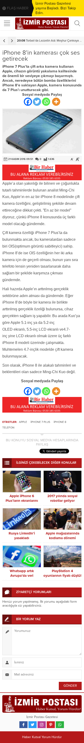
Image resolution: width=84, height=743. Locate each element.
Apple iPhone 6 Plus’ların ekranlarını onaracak (22, 500)
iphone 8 (60, 422)
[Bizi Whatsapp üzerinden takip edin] (60, 724)
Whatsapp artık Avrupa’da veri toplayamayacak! (21, 575)
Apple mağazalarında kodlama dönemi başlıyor (62, 538)
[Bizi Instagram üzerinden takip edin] (42, 724)
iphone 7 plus (40, 422)
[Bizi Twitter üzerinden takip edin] (32, 724)
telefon (8, 427)
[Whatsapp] (46, 102)
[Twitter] (37, 102)
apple (23, 422)
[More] (56, 102)
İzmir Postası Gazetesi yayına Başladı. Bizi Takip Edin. (55, 8)
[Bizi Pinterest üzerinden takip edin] (51, 724)
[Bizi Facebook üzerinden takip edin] (23, 724)
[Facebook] (28, 102)
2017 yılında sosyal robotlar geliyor (62, 498)
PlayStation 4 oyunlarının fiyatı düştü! (62, 573)
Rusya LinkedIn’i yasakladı (22, 535)
